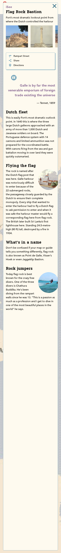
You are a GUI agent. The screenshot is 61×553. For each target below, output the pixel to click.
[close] (54, 6)
